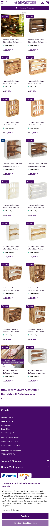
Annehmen (25, 516)
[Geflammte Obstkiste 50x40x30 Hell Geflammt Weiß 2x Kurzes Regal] (37, 315)
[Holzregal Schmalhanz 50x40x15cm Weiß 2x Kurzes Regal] (12, 191)
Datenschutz (17, 510)
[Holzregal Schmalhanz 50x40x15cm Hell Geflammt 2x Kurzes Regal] (12, 108)
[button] (42, 2)
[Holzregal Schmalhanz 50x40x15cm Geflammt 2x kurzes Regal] (12, 25)
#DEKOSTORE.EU (8, 454)
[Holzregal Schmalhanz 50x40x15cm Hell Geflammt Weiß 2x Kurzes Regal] (37, 108)
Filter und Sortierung (26, 8)
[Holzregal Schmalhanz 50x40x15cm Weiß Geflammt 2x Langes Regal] (37, 232)
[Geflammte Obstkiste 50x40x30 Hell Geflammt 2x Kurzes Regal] (37, 273)
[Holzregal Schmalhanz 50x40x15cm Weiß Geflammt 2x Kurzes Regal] (12, 232)
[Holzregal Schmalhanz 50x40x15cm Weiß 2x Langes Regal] (37, 191)
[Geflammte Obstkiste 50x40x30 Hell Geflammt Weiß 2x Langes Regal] (12, 273)
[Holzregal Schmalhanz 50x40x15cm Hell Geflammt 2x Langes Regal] (12, 66)
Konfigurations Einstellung (25, 523)
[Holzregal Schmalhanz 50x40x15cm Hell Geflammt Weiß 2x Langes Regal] (37, 66)
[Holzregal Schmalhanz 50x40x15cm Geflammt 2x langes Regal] (37, 25)
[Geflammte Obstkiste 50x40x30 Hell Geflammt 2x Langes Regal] (12, 315)
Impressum (6, 510)
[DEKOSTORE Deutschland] (25, 2)
